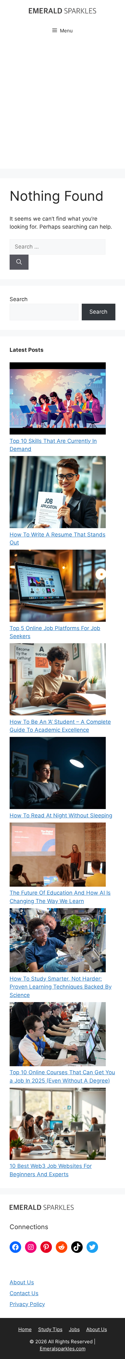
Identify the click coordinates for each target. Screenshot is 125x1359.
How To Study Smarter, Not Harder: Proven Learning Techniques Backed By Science (61, 986)
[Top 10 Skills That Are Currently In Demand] (58, 399)
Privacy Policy (27, 1304)
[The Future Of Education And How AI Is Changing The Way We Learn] (58, 856)
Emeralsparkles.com (63, 1349)
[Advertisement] (62, 106)
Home (25, 1329)
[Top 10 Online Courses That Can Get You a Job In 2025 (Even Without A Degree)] (58, 1035)
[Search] (19, 262)
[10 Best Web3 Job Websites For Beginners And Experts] (58, 1125)
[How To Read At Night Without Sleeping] (58, 774)
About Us (22, 1282)
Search (19, 299)
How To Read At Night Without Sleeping (61, 815)
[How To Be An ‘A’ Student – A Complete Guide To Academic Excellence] (58, 680)
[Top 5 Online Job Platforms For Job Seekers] (58, 587)
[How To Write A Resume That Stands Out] (58, 493)
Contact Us (24, 1293)
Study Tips (50, 1329)
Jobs (74, 1329)
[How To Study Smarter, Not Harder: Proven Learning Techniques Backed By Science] (58, 941)
